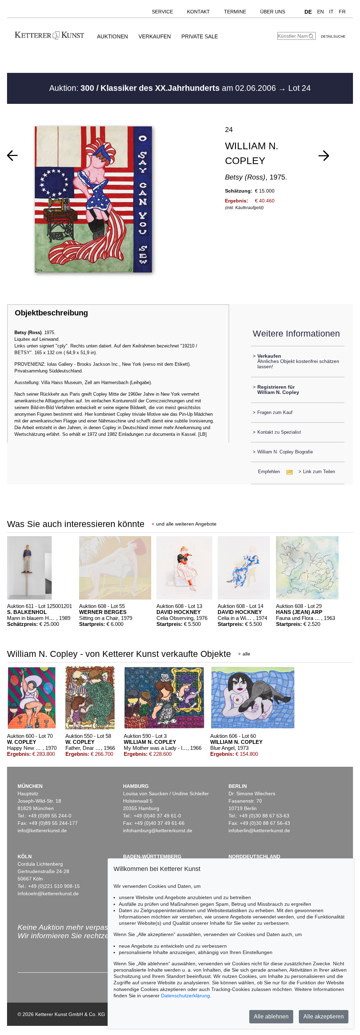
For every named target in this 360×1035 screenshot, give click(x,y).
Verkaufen (155, 36)
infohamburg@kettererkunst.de (157, 830)
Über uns (272, 11)
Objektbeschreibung (51, 312)
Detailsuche (333, 36)
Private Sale (199, 36)
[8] (12, 155)
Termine (235, 11)
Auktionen (112, 36)
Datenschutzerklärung (185, 995)
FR (342, 11)
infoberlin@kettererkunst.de (259, 830)
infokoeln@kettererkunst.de (48, 893)
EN (320, 11)
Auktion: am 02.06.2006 (163, 88)
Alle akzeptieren (323, 1017)
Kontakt (198, 11)
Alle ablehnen (271, 1017)
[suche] (311, 36)
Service (162, 11)
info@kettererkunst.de (42, 830)
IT (331, 11)
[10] (324, 155)
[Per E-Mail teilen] (287, 471)
